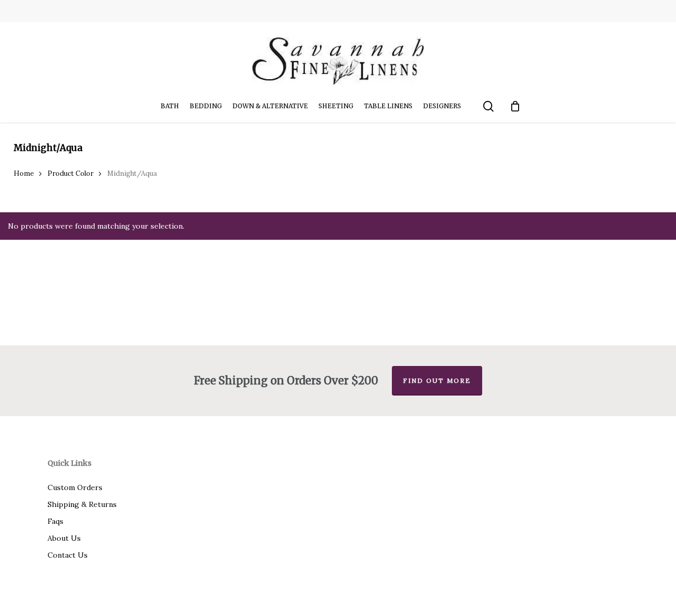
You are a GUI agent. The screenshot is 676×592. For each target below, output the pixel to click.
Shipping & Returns (82, 504)
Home (24, 173)
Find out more (437, 380)
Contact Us (68, 555)
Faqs (55, 521)
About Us (64, 538)
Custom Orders (75, 487)
